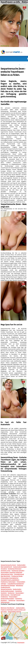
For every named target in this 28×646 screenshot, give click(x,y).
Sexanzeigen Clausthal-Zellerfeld (11, 572)
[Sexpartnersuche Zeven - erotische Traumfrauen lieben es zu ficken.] (14, 2)
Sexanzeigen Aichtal (14, 611)
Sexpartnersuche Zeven (8, 565)
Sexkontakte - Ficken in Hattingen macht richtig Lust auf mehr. (13, 609)
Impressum (20, 642)
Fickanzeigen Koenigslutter (9, 578)
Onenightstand (15, 595)
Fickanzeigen (13, 597)
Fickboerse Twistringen (8, 582)
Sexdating (18, 591)
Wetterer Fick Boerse (7, 608)
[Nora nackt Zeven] (13, 300)
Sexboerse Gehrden (18, 570)
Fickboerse (4, 597)
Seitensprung (5, 595)
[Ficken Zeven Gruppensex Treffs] (13, 398)
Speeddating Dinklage (8, 585)
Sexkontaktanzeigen (7, 591)
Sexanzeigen (20, 593)
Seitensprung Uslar (7, 574)
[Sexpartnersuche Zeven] (13, 231)
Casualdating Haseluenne (15, 583)
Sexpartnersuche (6, 589)
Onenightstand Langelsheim (10, 580)
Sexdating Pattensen (14, 569)
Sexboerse (11, 593)
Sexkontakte (17, 589)
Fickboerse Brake (16, 576)
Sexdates (4, 593)
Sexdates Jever (5, 570)
